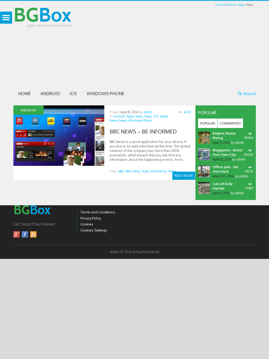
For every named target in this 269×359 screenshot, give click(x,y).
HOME (24, 93)
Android (230, 5)
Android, (119, 116)
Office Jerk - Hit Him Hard (225, 169)
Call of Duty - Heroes (224, 186)
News (172, 171)
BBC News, (133, 171)
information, (159, 171)
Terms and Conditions (97, 212)
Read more (183, 176)
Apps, (130, 116)
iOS (73, 93)
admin (147, 112)
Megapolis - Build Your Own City (227, 152)
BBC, (121, 171)
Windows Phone (105, 93)
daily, (145, 171)
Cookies (86, 224)
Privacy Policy (90, 218)
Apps (241, 5)
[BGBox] (32, 219)
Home (219, 5)
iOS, (156, 116)
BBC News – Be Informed (143, 131)
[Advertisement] (178, 44)
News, (164, 116)
